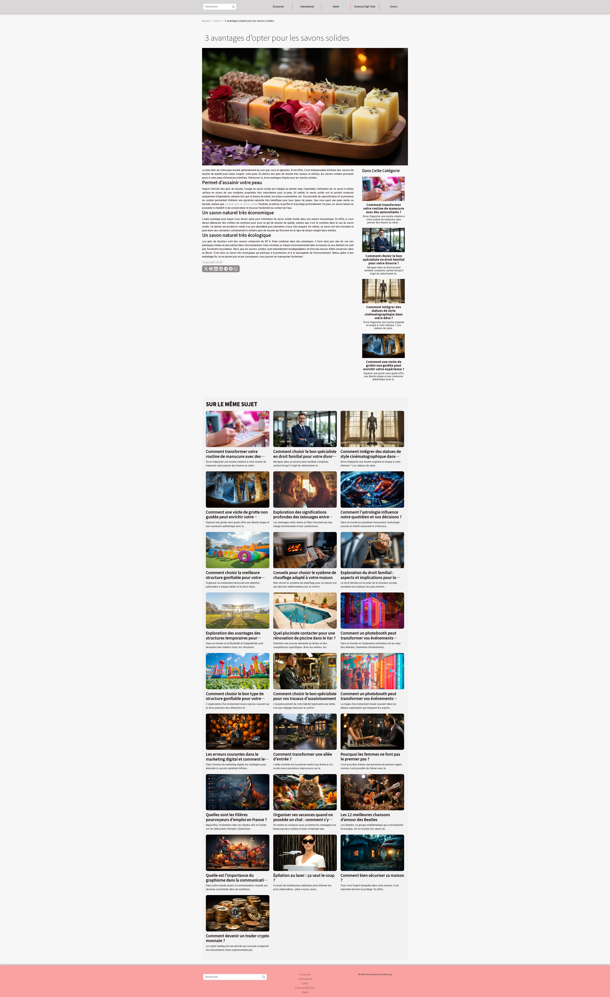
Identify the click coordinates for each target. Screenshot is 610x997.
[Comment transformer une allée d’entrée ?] (305, 731)
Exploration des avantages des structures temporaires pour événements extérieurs (233, 637)
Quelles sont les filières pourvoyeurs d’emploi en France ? (236, 817)
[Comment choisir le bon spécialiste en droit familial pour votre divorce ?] (383, 240)
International (307, 6)
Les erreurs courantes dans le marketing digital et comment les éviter (236, 758)
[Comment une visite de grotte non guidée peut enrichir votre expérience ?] (383, 346)
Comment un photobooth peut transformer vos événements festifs (368, 698)
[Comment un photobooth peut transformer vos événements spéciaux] (372, 610)
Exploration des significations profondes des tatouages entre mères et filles (301, 516)
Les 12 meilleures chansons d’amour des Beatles (365, 817)
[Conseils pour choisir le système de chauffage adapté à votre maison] (305, 549)
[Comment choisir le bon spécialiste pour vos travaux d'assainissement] (305, 670)
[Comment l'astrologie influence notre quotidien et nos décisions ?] (372, 489)
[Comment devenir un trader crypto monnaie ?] (237, 913)
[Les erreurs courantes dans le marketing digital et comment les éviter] (237, 731)
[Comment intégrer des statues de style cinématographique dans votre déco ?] (383, 291)
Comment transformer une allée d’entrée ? (302, 756)
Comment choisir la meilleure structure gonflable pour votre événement (233, 577)
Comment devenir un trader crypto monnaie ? (237, 938)
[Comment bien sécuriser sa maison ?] (372, 852)
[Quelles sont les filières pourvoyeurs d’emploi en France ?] (237, 791)
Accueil (206, 20)
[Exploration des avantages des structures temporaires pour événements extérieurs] (237, 610)
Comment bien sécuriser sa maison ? (372, 877)
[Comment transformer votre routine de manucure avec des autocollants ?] (383, 189)
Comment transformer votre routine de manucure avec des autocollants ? (383, 208)
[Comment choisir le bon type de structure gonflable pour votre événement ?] (237, 670)
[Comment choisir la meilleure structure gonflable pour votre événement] (237, 549)
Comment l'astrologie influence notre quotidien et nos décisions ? (371, 514)
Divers (393, 6)
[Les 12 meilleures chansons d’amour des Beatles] (372, 791)
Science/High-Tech (364, 6)
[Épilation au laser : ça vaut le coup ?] (305, 852)
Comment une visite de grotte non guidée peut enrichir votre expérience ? (383, 365)
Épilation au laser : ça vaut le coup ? (303, 877)
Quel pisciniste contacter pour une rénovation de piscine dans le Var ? (304, 635)
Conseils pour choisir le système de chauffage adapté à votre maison (304, 575)
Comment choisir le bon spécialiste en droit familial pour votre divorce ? (384, 259)
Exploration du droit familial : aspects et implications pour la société (368, 577)
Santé (336, 6)
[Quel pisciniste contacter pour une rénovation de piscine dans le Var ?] (305, 610)
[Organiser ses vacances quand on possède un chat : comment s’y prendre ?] (305, 791)
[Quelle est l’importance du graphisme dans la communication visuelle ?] (237, 852)
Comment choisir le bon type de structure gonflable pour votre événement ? (235, 698)
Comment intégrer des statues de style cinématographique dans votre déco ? (384, 312)
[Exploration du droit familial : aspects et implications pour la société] (372, 549)
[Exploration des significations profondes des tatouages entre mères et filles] (305, 489)
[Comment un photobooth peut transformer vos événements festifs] (372, 670)
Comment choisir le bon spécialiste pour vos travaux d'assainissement (304, 696)
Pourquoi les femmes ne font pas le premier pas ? (370, 756)
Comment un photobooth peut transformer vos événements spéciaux (368, 637)
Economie (278, 6)
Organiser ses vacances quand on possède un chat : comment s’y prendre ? (303, 819)
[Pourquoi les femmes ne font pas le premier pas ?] (372, 731)
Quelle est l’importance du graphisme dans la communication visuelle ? (237, 880)
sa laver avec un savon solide (241, 204)
